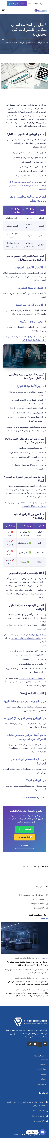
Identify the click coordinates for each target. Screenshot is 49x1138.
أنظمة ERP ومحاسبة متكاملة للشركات (26, 638)
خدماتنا (43, 1079)
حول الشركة (41, 1069)
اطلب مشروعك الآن (16, 4)
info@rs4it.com (37, 904)
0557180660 (33, 3)
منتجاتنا (43, 1074)
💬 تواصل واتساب (24, 829)
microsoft (32, 797)
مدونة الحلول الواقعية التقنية (24, 958)
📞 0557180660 (24, 845)
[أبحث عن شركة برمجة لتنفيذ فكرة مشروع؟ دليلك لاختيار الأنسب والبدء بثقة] (24, 938)
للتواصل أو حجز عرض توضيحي (31, 678)
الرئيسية (43, 1064)
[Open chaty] (43, 1132)
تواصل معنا (42, 1084)
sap (25, 797)
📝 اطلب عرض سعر (24, 837)
